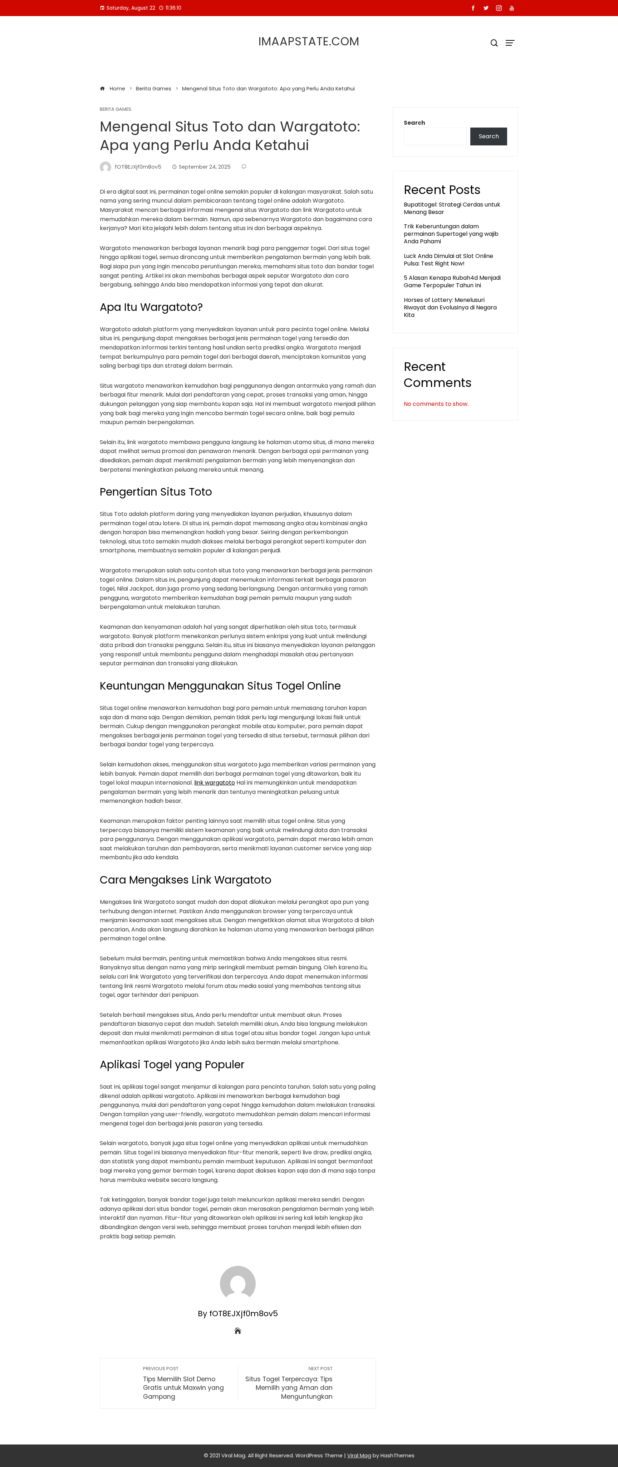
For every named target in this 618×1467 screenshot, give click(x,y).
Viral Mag (359, 1455)
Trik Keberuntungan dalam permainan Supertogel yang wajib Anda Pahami (451, 233)
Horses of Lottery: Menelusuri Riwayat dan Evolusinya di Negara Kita (450, 307)
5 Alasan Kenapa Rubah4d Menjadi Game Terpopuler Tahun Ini (452, 281)
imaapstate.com (309, 41)
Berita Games (115, 109)
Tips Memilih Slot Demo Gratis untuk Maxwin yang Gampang (183, 1383)
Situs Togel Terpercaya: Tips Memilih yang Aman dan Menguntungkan (289, 1383)
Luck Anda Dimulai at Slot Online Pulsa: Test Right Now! (448, 260)
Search (414, 123)
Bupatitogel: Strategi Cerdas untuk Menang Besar (452, 208)
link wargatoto (214, 783)
